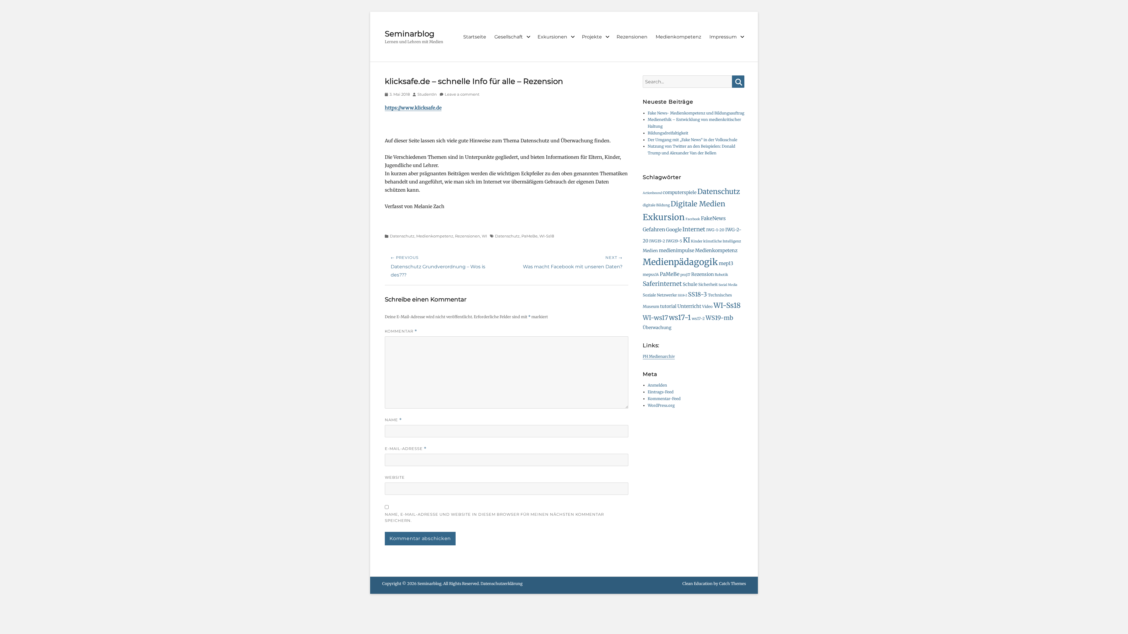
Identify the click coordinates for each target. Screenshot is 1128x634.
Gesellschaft (508, 37)
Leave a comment (462, 94)
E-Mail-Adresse (406, 448)
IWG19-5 (674, 241)
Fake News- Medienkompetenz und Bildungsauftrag (696, 113)
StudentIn (427, 94)
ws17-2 (698, 318)
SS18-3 (697, 294)
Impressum (723, 37)
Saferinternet (662, 284)
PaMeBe (529, 236)
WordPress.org (661, 405)
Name (393, 419)
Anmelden (657, 385)
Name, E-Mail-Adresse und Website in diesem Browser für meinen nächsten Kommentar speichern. (494, 517)
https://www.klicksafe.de (413, 108)
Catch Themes (732, 583)
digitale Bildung (656, 205)
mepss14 (651, 274)
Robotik (721, 274)
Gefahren (654, 229)
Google (674, 229)
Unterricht (689, 306)
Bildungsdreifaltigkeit (668, 133)
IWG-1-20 (715, 229)
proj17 (685, 274)
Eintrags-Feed (661, 391)
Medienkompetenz (678, 37)
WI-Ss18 (546, 236)
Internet (693, 229)
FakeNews (713, 218)
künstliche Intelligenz (722, 241)
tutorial (668, 306)
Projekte (592, 37)
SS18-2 (682, 295)
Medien (650, 250)
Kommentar (401, 331)
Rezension (702, 274)
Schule (690, 284)
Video (707, 306)
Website (395, 477)
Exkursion (664, 217)
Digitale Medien (698, 203)
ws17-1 (680, 317)
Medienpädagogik (680, 262)
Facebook (693, 219)
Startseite (474, 37)
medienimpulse (676, 250)
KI (686, 240)
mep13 (726, 263)
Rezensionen (632, 37)
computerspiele (679, 192)
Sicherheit (708, 284)
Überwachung (657, 327)
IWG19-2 (657, 241)
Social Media (728, 285)
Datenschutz (402, 236)
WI (484, 236)
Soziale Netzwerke (660, 295)
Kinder (696, 241)
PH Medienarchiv (659, 356)
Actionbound (652, 193)
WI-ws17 (655, 318)
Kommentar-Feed (664, 398)
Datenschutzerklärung (502, 583)
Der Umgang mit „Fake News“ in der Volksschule (692, 139)
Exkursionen (552, 37)
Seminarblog (409, 33)
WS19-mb (719, 317)
